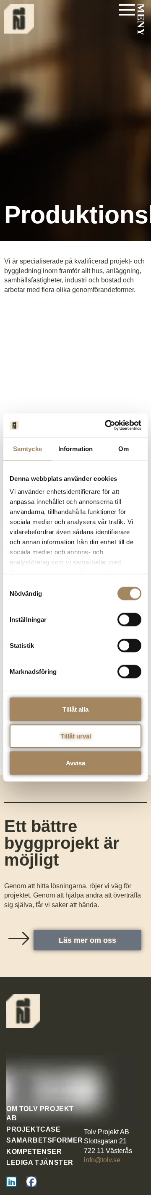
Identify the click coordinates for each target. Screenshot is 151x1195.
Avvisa (75, 762)
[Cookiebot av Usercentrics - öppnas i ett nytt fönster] (106, 425)
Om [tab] (123, 448)
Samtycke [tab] (27, 448)
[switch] (129, 619)
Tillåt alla (75, 708)
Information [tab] (75, 448)
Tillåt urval (75, 735)
